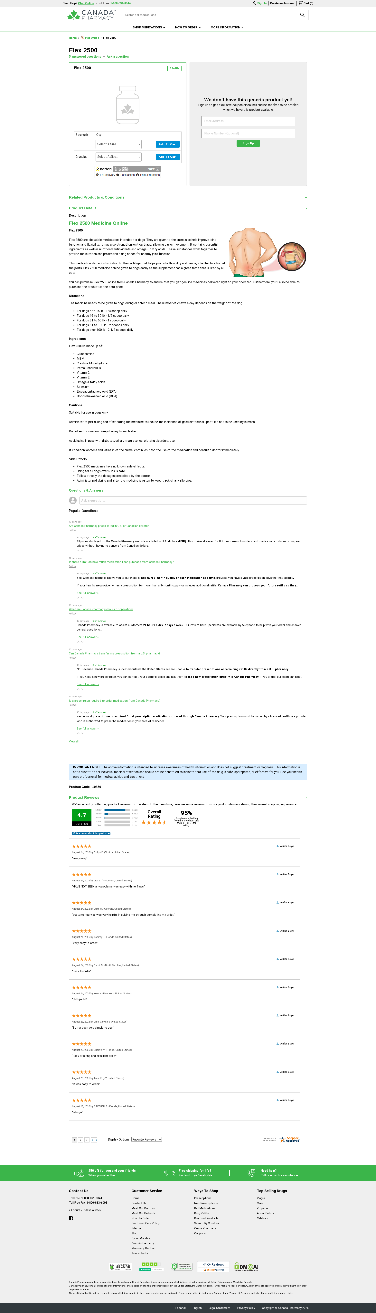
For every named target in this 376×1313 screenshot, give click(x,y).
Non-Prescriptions (206, 1203)
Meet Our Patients (143, 1213)
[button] (128, 172)
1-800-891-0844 (91, 1198)
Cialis (260, 1203)
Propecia (262, 1208)
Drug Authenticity (143, 1243)
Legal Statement (219, 1308)
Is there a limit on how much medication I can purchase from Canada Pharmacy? (121, 562)
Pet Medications (204, 1208)
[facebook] (71, 1217)
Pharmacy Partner (143, 1248)
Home (73, 38)
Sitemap (137, 1228)
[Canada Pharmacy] (91, 15)
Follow (72, 530)
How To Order (141, 1218)
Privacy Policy (246, 1308)
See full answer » (88, 593)
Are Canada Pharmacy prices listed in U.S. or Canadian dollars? (109, 526)
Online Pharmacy (205, 1228)
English (197, 1308)
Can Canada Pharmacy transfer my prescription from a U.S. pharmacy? (114, 653)
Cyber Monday (141, 1238)
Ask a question (118, 56)
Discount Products (206, 1218)
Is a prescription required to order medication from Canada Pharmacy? (114, 700)
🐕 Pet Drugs (90, 38)
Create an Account (282, 3)
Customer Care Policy (146, 1223)
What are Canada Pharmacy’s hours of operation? (101, 609)
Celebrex (262, 1218)
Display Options (118, 1139)
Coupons (200, 1233)
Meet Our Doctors (143, 1208)
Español (180, 1308)
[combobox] (119, 144)
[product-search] (302, 15)
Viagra (261, 1198)
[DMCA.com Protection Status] (246, 1266)
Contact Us (139, 1203)
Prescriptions (203, 1198)
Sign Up (248, 143)
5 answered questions (85, 56)
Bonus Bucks (140, 1253)
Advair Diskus (265, 1213)
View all (74, 741)
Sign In (262, 3)
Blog (134, 1233)
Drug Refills (201, 1213)
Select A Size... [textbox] (107, 144)
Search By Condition (207, 1223)
